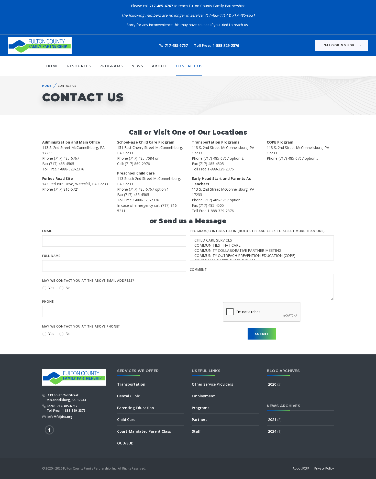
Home (52, 65)
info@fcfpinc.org (59, 417)
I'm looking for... (341, 45)
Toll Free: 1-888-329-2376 (66, 410)
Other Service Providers (212, 384)
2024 (275, 431)
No (68, 287)
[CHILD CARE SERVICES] (262, 240)
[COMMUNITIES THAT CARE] (262, 245)
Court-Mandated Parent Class (144, 431)
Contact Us (189, 65)
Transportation (131, 384)
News (137, 65)
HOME (47, 86)
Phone (48, 301)
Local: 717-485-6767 (62, 406)
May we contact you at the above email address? (88, 280)
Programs (111, 65)
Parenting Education (135, 407)
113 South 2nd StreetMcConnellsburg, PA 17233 (66, 397)
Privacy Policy (324, 468)
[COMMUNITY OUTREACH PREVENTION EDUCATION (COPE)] (262, 255)
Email (47, 231)
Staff (196, 431)
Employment (203, 396)
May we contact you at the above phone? (81, 326)
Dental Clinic (128, 396)
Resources (79, 65)
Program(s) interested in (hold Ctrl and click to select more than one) (257, 231)
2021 (275, 419)
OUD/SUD (125, 443)
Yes (51, 287)
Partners (199, 419)
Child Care (126, 419)
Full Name (51, 256)
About (159, 65)
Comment (198, 269)
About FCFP (301, 468)
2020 (275, 384)
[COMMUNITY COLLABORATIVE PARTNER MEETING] (262, 250)
